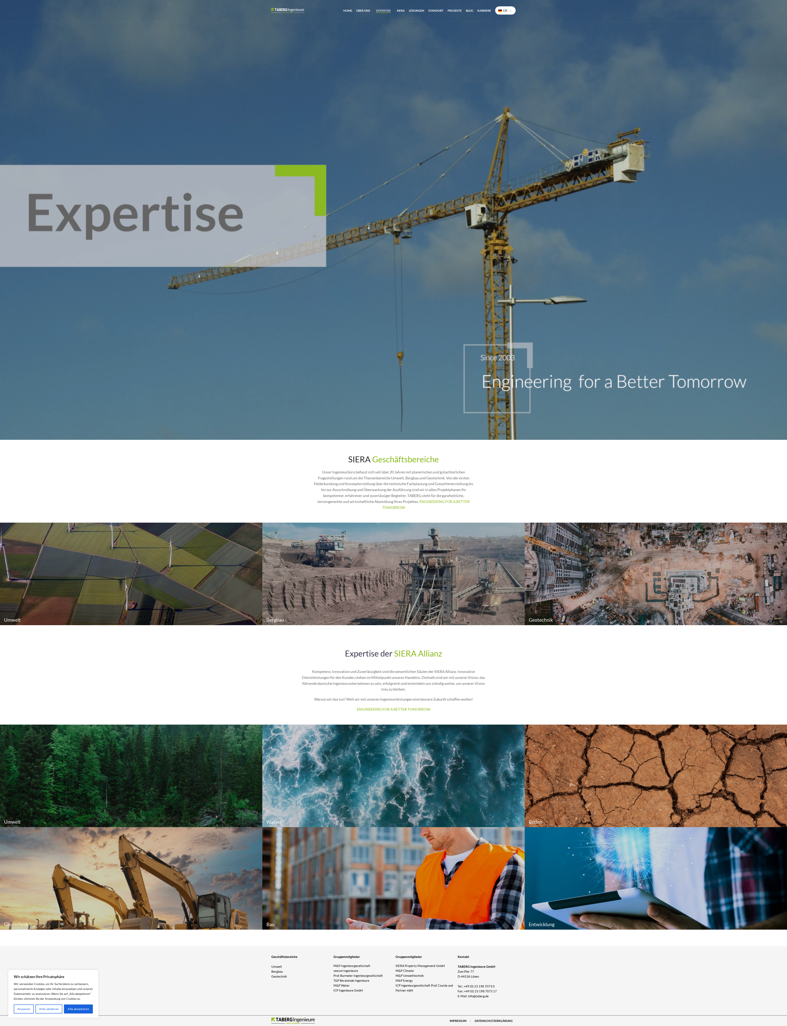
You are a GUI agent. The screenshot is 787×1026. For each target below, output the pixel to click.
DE (505, 10)
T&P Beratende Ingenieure (351, 980)
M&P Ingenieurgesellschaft (351, 966)
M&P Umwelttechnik (410, 975)
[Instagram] (467, 1005)
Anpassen (23, 1009)
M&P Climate (405, 970)
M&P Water (341, 985)
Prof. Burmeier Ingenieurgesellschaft (358, 975)
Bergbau (277, 971)
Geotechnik (279, 976)
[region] (53, 994)
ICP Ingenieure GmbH (348, 990)
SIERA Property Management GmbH (420, 966)
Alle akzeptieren (78, 1009)
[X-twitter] (475, 1005)
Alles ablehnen (49, 1009)
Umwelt (276, 966)
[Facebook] (460, 1005)
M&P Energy (404, 980)
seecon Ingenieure (345, 970)
